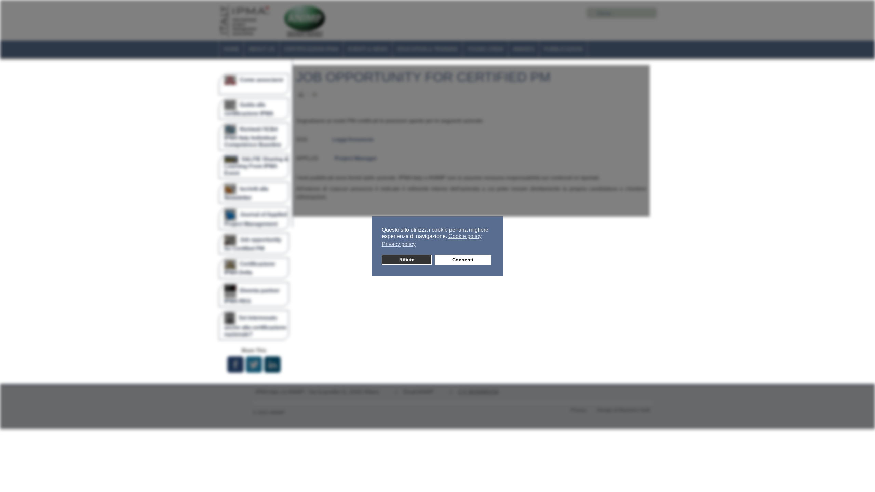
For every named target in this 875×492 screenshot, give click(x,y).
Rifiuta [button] (407, 259)
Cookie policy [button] (465, 236)
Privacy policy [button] (399, 244)
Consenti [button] (462, 259)
